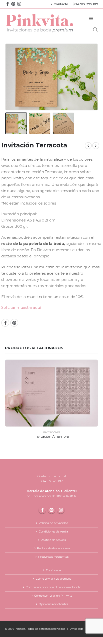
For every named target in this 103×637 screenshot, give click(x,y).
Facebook (5, 323)
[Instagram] (19, 3)
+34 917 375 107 (85, 4)
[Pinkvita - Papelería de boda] (40, 22)
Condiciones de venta (53, 531)
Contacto (61, 4)
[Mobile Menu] (91, 18)
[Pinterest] (13, 3)
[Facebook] (7, 3)
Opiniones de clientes (53, 604)
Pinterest (14, 323)
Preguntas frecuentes (53, 556)
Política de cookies (53, 540)
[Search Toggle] (95, 30)
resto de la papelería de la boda (32, 243)
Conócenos (53, 570)
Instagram (60, 510)
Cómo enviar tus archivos (53, 578)
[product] (51, 393)
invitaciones (51, 432)
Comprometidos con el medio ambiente (53, 587)
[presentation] (11, 77)
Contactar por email (51, 476)
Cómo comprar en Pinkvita (53, 595)
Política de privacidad (53, 523)
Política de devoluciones (53, 548)
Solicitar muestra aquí (21, 307)
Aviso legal (77, 629)
